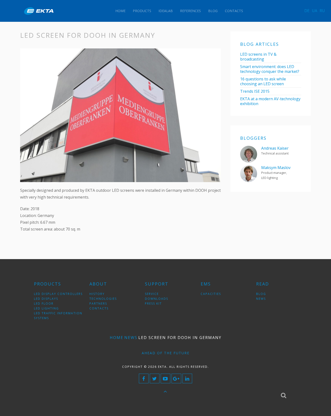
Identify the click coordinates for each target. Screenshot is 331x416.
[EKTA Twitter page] (154, 378)
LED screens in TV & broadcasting (258, 57)
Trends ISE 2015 (254, 91)
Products (142, 10)
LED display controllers (58, 294)
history (97, 294)
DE (306, 10)
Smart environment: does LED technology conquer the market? (269, 69)
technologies (103, 299)
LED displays (46, 299)
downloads (156, 299)
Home (120, 10)
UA (314, 10)
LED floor (44, 303)
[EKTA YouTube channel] (165, 378)
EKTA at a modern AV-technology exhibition (270, 101)
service (152, 294)
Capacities (211, 294)
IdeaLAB (165, 10)
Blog (213, 10)
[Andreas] (248, 153)
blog (261, 294)
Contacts (234, 10)
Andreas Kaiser (275, 148)
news (261, 299)
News (130, 337)
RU (322, 10)
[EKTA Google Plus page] (176, 378)
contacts (99, 308)
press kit (153, 303)
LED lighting (46, 308)
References (190, 10)
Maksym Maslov (276, 167)
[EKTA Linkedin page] (187, 378)
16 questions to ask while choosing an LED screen (263, 81)
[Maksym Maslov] (248, 173)
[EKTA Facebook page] (144, 378)
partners (98, 303)
